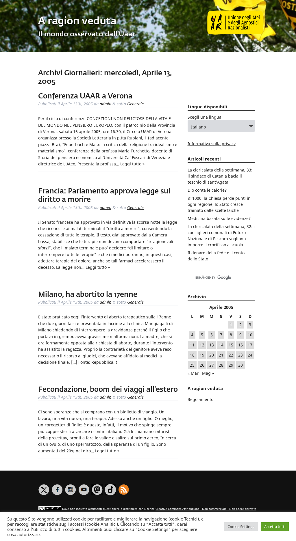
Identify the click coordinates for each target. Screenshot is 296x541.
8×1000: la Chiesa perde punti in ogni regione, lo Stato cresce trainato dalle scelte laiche (219, 204)
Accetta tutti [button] (274, 526)
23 (240, 355)
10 (250, 334)
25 (192, 365)
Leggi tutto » (132, 164)
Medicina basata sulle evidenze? (219, 218)
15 (231, 345)
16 (240, 345)
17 (250, 345)
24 (250, 355)
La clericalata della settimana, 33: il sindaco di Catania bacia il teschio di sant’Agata (220, 176)
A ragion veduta (77, 21)
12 (202, 345)
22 (231, 355)
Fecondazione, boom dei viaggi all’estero (108, 389)
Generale (135, 104)
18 (192, 355)
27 (211, 365)
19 (202, 355)
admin (105, 104)
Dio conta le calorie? (207, 190)
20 (211, 355)
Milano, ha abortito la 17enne (87, 294)
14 (221, 345)
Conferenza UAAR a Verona (85, 96)
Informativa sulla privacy (212, 143)
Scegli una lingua (204, 117)
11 (192, 345)
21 (221, 355)
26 (202, 365)
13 (211, 345)
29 (231, 365)
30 (240, 365)
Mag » (208, 373)
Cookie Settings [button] (240, 526)
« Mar (193, 373)
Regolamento (200, 399)
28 (221, 365)
